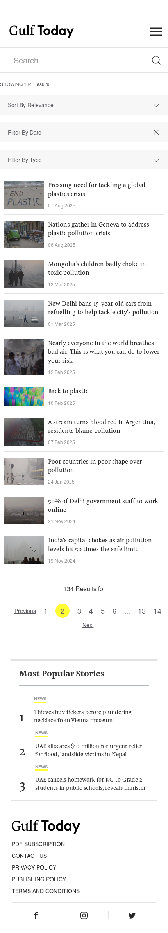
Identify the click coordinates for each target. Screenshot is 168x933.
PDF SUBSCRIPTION (38, 844)
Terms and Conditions (46, 891)
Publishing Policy (39, 879)
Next (88, 625)
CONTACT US (29, 855)
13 (142, 611)
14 (157, 611)
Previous (25, 611)
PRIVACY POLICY (34, 867)
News (40, 698)
